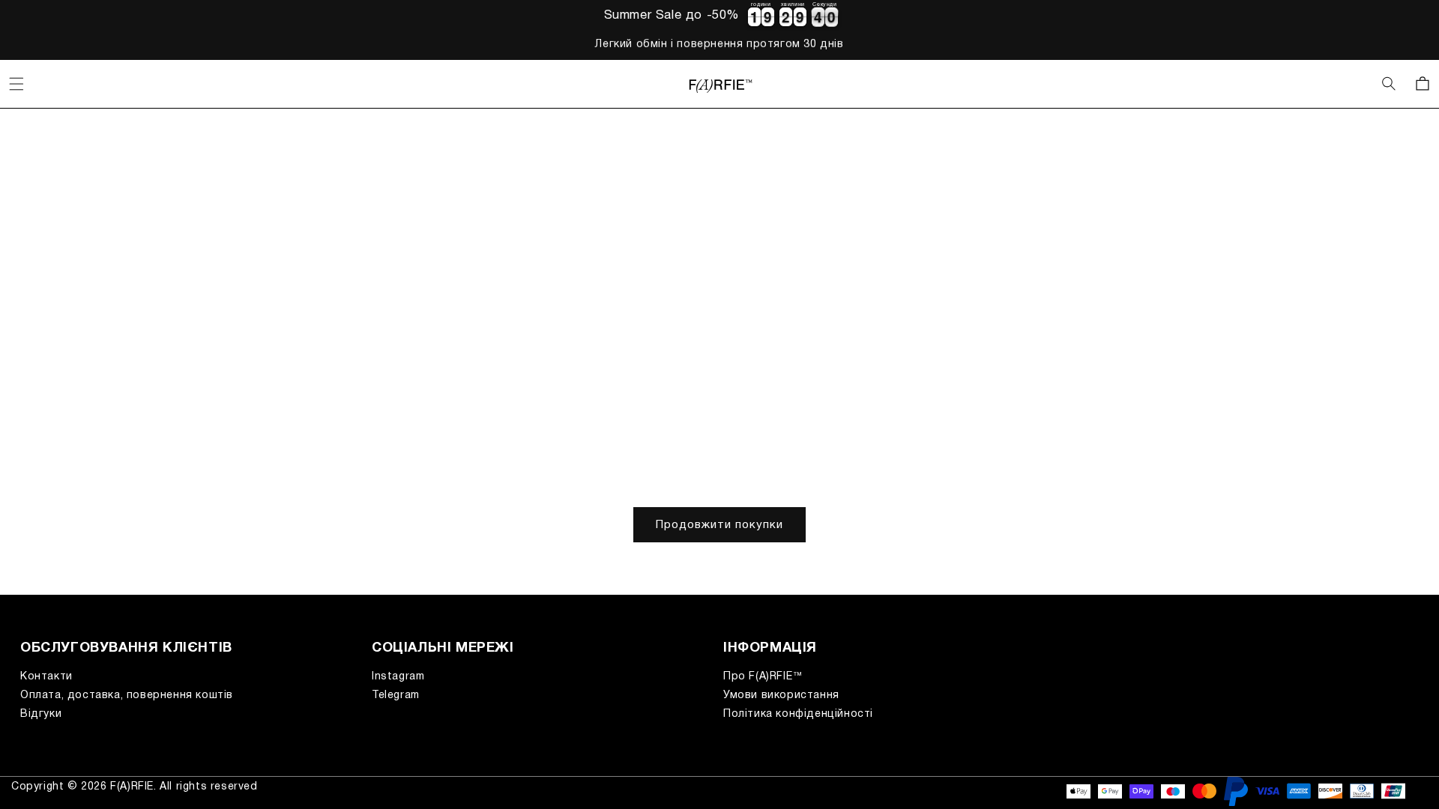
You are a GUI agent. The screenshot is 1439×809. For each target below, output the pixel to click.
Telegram (396, 695)
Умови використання (781, 695)
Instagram (398, 677)
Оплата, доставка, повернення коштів (126, 695)
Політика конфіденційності (798, 714)
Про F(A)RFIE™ (763, 677)
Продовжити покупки (719, 525)
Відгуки (40, 714)
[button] (16, 83)
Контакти (46, 677)
